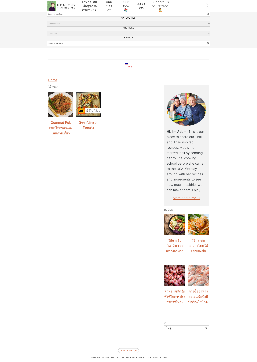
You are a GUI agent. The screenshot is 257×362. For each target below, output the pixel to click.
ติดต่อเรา (141, 6)
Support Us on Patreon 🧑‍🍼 (160, 6)
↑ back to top (128, 351)
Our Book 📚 (126, 6)
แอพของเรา (109, 6)
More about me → (186, 198)
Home (52, 80)
